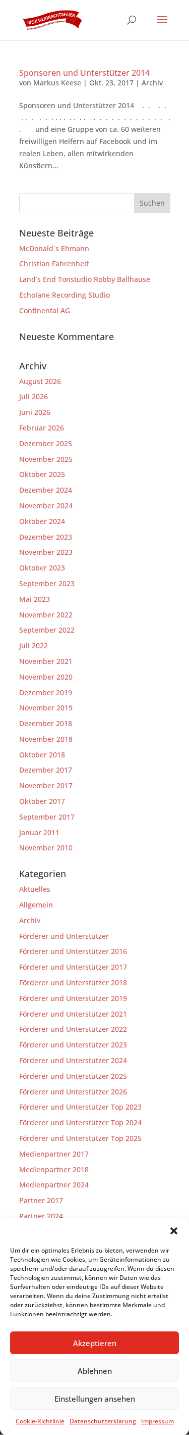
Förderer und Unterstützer (64, 936)
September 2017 (47, 817)
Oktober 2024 (42, 521)
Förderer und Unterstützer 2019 (73, 998)
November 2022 (46, 614)
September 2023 (47, 583)
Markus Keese (57, 82)
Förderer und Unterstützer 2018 (73, 982)
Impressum (157, 1421)
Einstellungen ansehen (94, 1399)
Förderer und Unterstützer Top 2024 (80, 1122)
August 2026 (40, 381)
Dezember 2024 (45, 490)
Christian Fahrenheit (54, 263)
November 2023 (46, 552)
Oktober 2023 (42, 567)
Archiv (152, 82)
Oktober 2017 (42, 801)
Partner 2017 (41, 1200)
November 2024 (46, 505)
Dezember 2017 (45, 770)
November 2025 (46, 459)
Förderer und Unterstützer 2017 (73, 967)
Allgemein (36, 905)
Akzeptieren (94, 1343)
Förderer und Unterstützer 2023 (73, 1044)
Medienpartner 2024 (54, 1184)
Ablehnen (95, 1371)
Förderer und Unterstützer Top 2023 (80, 1107)
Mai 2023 (34, 599)
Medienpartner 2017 (54, 1154)
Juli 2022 (33, 645)
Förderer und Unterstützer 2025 (73, 1076)
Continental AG (44, 310)
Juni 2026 (34, 412)
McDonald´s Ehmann (54, 248)
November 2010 (46, 847)
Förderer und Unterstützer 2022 (73, 1029)
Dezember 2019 (45, 692)
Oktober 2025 (42, 474)
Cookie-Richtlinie (40, 1421)
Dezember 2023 (45, 537)
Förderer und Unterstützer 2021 (73, 1014)
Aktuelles (34, 889)
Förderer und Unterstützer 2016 (73, 951)
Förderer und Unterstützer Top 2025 (80, 1138)
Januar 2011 (39, 832)
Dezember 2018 (45, 723)
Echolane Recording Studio (64, 295)
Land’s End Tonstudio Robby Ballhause (84, 279)
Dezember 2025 (45, 443)
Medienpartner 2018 (54, 1169)
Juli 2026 (33, 396)
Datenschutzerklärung (103, 1421)
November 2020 (46, 677)
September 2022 (47, 630)
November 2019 (46, 707)
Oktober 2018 (42, 754)
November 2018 (46, 739)
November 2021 (46, 661)
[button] (174, 1231)
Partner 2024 (41, 1216)
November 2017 (46, 785)
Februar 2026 (41, 428)
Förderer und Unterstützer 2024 (73, 1060)
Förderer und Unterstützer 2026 (73, 1091)
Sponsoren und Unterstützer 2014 (84, 72)
